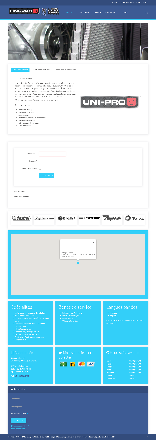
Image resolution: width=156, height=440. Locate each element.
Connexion (47, 175)
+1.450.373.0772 (22, 376)
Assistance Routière (41, 70)
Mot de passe (31, 161)
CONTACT (125, 12)
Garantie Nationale (20, 70)
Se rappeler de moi (29, 168)
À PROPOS (84, 12)
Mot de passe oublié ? (22, 191)
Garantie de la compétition (65, 70)
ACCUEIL (70, 12)
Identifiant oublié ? (21, 196)
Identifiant (32, 153)
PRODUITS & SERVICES (105, 12)
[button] (78, 262)
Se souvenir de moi (18, 413)
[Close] (93, 242)
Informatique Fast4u (107, 437)
